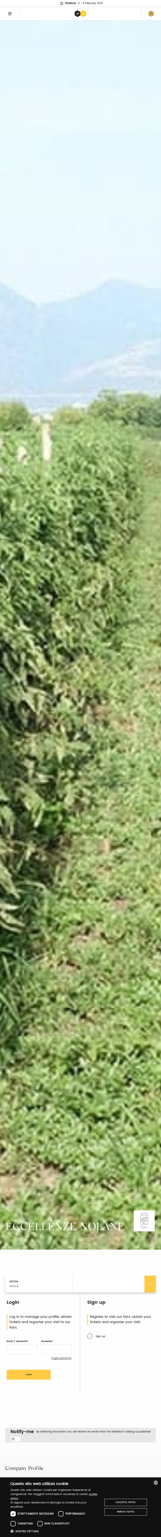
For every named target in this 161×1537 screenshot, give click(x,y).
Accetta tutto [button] (125, 1502)
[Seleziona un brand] (80, 13)
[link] (151, 13)
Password (46, 1341)
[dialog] (80, 1507)
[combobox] (156, 1483)
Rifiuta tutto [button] (125, 1512)
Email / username (17, 1341)
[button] (55, 1531)
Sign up (100, 1336)
